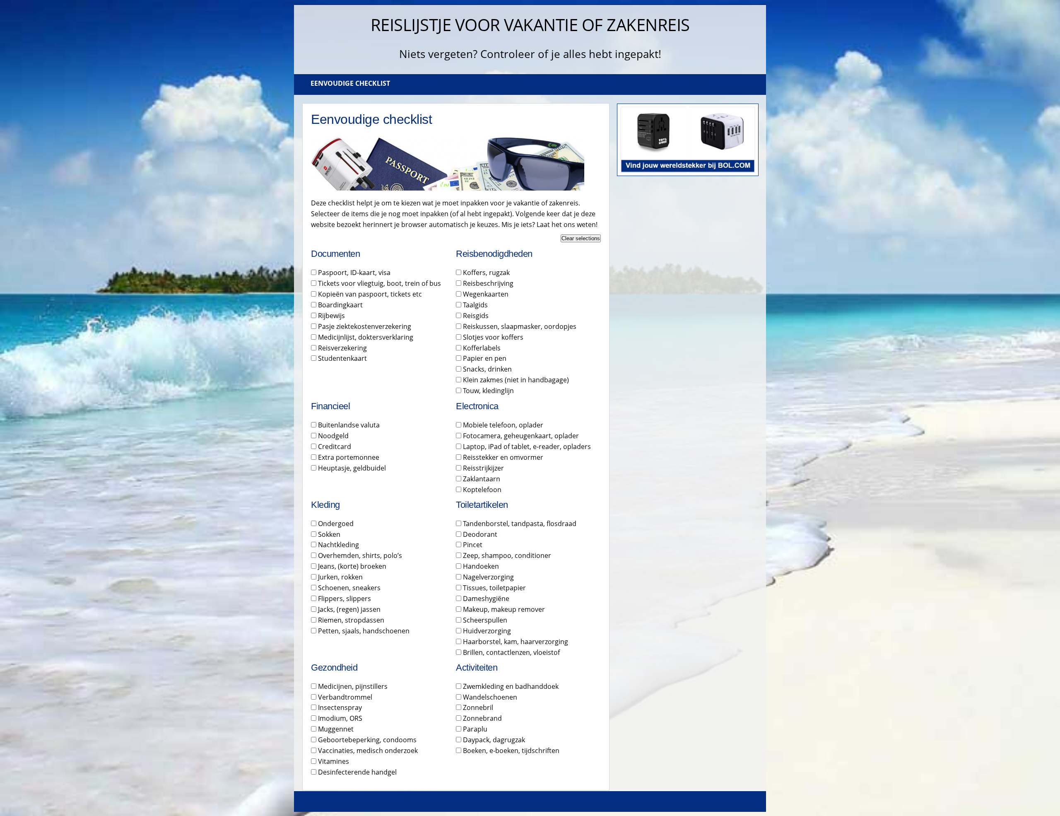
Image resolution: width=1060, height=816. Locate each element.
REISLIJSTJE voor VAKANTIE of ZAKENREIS (530, 24)
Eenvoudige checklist (350, 83)
